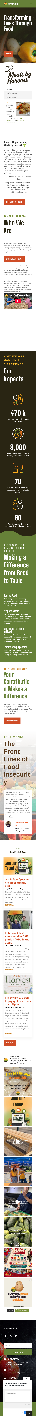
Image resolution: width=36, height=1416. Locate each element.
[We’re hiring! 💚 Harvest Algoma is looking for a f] (18, 1111)
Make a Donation (12, 720)
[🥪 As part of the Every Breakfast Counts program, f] (18, 1081)
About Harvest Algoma (14, 259)
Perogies (9, 89)
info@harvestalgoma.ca (16, 1373)
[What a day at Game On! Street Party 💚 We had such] (18, 1171)
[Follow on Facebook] (6, 1336)
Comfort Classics (11, 93)
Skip (21, 1412)
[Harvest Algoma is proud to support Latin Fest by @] (18, 1262)
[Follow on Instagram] (11, 1336)
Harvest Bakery (11, 97)
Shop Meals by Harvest (14, 202)
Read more (9, 1043)
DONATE (8, 54)
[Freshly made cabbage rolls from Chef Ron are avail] (18, 1201)
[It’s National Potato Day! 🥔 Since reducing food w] (18, 1292)
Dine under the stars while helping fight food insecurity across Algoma (18, 1001)
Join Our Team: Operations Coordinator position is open (17, 882)
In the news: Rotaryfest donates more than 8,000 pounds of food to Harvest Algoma (16, 938)
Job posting (19, 889)
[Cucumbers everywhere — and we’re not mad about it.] (18, 1232)
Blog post (17, 945)
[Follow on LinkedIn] (16, 1336)
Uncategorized (19, 1007)
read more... (9, 905)
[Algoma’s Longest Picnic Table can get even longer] (18, 1141)
